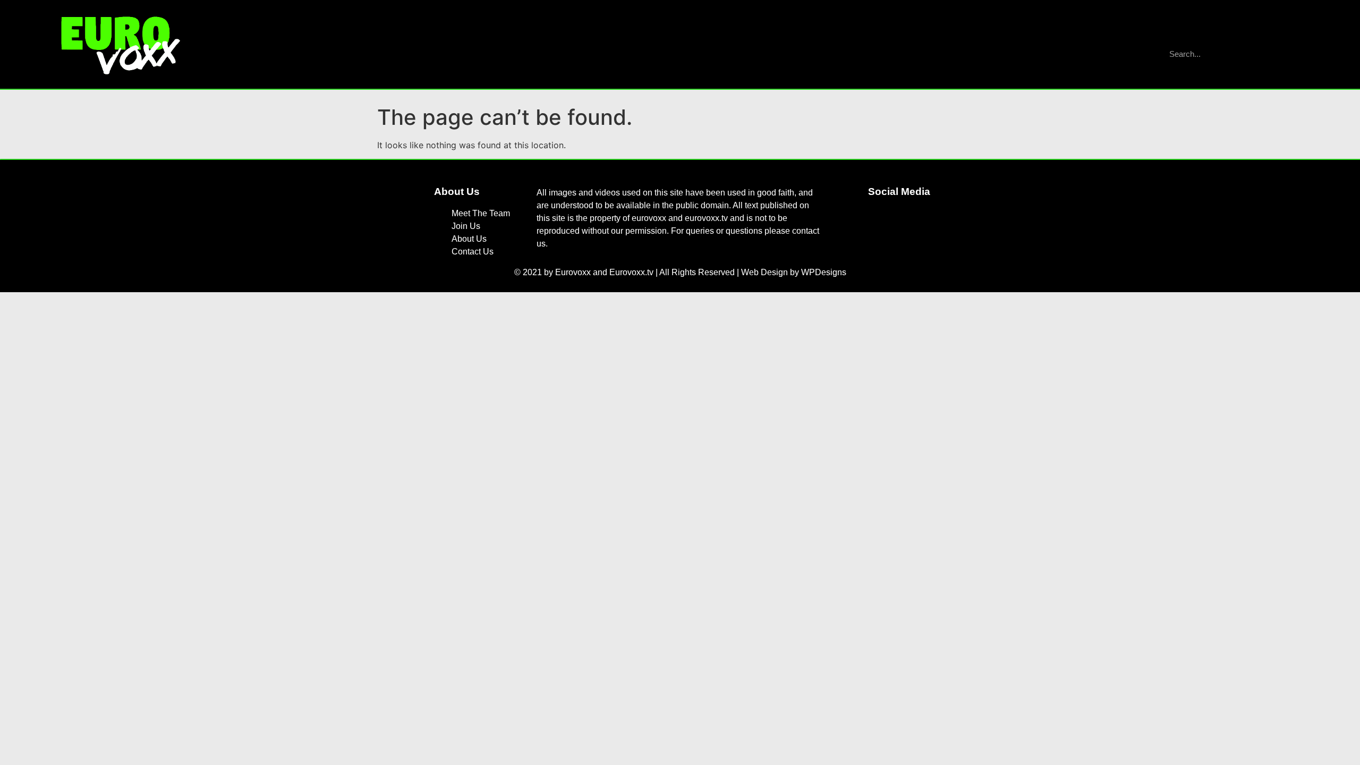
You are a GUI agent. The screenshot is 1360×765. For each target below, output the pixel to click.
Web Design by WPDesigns (793, 272)
